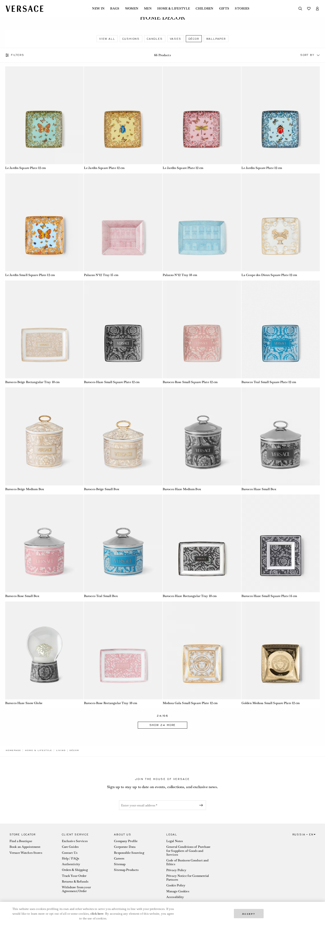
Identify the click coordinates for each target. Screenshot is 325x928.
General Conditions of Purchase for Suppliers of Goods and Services (188, 851)
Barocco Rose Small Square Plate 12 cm (190, 382)
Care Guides (70, 847)
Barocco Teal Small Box (101, 596)
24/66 (162, 715)
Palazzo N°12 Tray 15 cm (101, 275)
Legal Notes (174, 841)
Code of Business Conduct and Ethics (187, 862)
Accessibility (175, 897)
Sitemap (119, 864)
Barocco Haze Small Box (258, 489)
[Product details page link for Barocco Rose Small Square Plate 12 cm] (202, 329)
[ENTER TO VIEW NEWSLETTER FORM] (202, 805)
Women (131, 8)
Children (204, 8)
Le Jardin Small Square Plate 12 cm (30, 275)
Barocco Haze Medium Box (182, 489)
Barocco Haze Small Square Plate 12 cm (111, 382)
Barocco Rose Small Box (22, 596)
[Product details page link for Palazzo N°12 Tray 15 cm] (123, 222)
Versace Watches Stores (26, 853)
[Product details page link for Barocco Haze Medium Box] (202, 436)
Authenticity (71, 864)
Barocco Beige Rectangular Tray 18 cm (32, 382)
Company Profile (126, 841)
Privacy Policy (176, 870)
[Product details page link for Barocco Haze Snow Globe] (44, 650)
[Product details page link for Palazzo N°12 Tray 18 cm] (202, 222)
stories (242, 8)
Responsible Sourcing (129, 853)
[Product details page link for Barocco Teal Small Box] (123, 543)
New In (98, 8)
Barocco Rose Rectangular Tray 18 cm (110, 703)
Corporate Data (124, 847)
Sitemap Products (126, 870)
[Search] (300, 8)
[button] (318, 55)
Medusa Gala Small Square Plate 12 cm (190, 703)
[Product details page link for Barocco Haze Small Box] (280, 436)
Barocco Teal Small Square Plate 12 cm (268, 382)
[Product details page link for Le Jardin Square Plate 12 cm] (44, 115)
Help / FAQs (70, 858)
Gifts (224, 8)
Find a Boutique (21, 841)
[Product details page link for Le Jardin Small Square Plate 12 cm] (44, 222)
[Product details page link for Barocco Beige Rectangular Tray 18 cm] (44, 329)
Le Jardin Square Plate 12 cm (25, 168)
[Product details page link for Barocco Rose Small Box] (44, 543)
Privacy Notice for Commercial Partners (187, 878)
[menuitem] (98, 8)
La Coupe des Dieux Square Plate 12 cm (269, 275)
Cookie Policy (176, 885)
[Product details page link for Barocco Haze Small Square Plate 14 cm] (280, 543)
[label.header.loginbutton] (317, 8)
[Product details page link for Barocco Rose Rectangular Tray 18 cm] (123, 650)
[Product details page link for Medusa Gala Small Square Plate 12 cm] (202, 650)
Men (148, 8)
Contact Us (69, 853)
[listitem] (107, 38)
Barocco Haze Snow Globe (23, 703)
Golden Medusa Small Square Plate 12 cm (270, 703)
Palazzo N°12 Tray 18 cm (180, 275)
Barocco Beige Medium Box (24, 489)
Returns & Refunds (75, 881)
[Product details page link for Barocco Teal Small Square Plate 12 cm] (280, 329)
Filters (17, 55)
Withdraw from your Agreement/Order (76, 889)
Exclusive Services (75, 841)
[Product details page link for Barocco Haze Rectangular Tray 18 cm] (202, 543)
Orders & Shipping (75, 870)
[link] (13, 750)
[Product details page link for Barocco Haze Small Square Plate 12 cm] (123, 329)
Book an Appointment (25, 847)
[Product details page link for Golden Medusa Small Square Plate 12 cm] (280, 650)
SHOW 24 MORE (162, 725)
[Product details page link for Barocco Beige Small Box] (123, 436)
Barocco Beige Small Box (101, 489)
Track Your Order (74, 876)
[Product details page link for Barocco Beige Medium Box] (44, 436)
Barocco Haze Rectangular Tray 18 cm (190, 596)
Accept (249, 913)
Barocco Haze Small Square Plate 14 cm (269, 596)
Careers (119, 858)
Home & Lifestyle (173, 8)
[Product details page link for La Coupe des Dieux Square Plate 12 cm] (280, 222)
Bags (114, 8)
